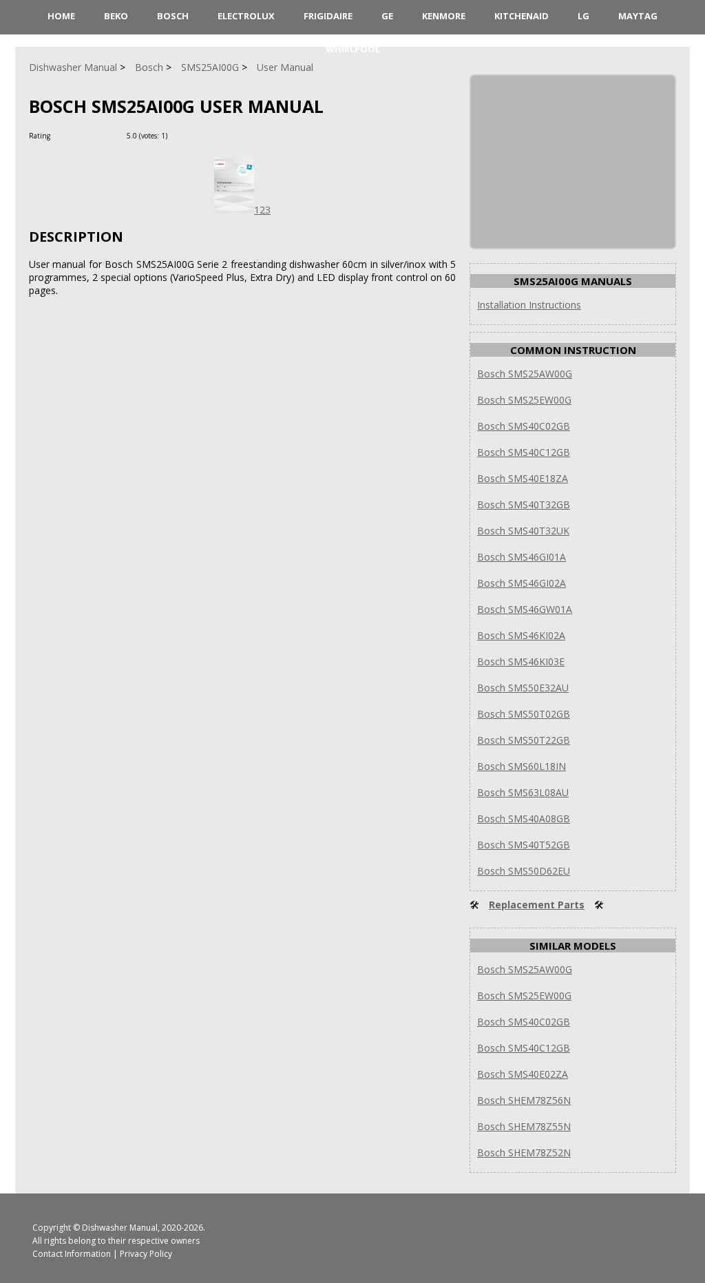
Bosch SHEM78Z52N (524, 1152)
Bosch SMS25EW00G (524, 399)
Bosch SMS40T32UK (523, 530)
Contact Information (71, 1254)
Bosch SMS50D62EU (523, 870)
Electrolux (246, 16)
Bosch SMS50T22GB (523, 740)
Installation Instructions (529, 304)
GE (387, 16)
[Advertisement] (574, 162)
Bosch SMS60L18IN (521, 766)
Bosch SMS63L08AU (523, 792)
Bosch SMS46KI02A (521, 635)
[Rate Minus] (196, 135)
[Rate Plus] (180, 135)
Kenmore (443, 16)
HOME (61, 16)
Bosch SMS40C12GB (523, 452)
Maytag (637, 16)
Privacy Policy (146, 1254)
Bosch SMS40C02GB (523, 425)
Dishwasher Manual (120, 1227)
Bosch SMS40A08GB (523, 818)
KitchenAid (521, 16)
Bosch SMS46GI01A (521, 556)
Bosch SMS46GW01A (524, 609)
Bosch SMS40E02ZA (522, 1074)
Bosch (173, 16)
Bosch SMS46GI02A (521, 583)
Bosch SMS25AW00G (524, 373)
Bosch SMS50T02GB (523, 713)
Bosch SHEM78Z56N (524, 1100)
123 (262, 209)
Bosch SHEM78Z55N (524, 1126)
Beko (116, 16)
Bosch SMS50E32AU (523, 687)
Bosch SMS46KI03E (521, 661)
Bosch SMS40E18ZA (522, 478)
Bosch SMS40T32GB (523, 504)
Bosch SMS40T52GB (523, 844)
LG (583, 16)
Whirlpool (353, 49)
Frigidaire (328, 16)
